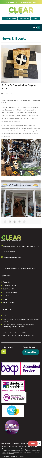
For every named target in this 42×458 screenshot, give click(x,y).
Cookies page (10, 453)
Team (5, 299)
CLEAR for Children (9, 285)
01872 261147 (12, 2)
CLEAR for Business (10, 292)
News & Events (8, 303)
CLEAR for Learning (9, 296)
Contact (35, 18)
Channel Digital (32, 446)
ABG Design (13, 446)
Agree (21, 456)
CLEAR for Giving (10, 18)
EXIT (33, 443)
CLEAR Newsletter (24, 268)
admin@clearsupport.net (28, 2)
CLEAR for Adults (9, 289)
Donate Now (24, 18)
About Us (6, 282)
